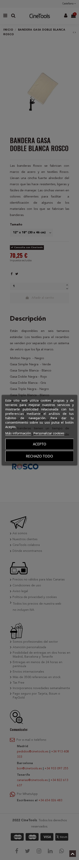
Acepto (39, 444)
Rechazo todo (39, 456)
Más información (18, 433)
